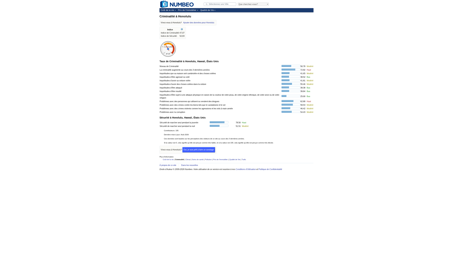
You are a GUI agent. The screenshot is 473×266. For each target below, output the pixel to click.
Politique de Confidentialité (270, 169)
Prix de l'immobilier (187, 10)
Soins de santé (197, 159)
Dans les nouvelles (189, 165)
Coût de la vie (167, 10)
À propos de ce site (168, 165)
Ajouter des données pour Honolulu (198, 23)
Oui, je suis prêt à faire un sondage (199, 150)
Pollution (208, 159)
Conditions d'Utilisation (246, 169)
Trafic (244, 159)
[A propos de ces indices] (182, 30)
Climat (188, 159)
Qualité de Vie (207, 10)
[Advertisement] (295, 28)
